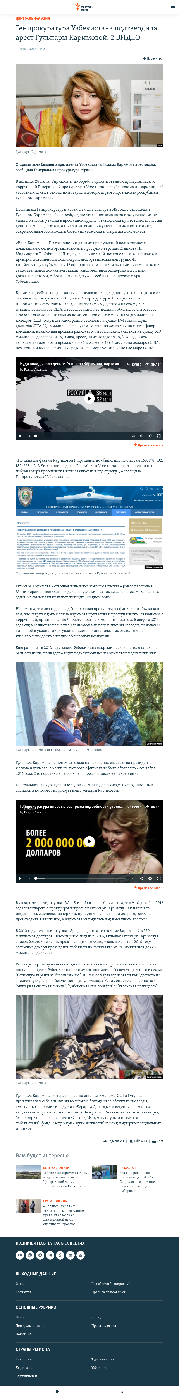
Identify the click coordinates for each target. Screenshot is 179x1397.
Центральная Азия (33, 19)
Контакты (23, 1292)
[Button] (153, 59)
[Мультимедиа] (57, 1391)
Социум (97, 1317)
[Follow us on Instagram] (30, 1255)
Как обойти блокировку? (110, 1284)
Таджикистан (26, 1376)
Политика (23, 1334)
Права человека (55, 1201)
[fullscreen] (159, 436)
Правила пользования (108, 1292)
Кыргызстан (25, 1368)
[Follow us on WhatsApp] (60, 1255)
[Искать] (121, 1391)
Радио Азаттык (35, 370)
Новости (22, 1317)
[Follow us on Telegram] (50, 1255)
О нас (20, 1284)
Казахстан (128, 1168)
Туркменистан (103, 1359)
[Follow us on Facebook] (40, 1255)
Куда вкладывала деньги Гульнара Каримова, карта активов (75, 364)
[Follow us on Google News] (70, 1255)
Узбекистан (100, 1368)
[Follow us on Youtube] (20, 1255)
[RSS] (80, 1255)
